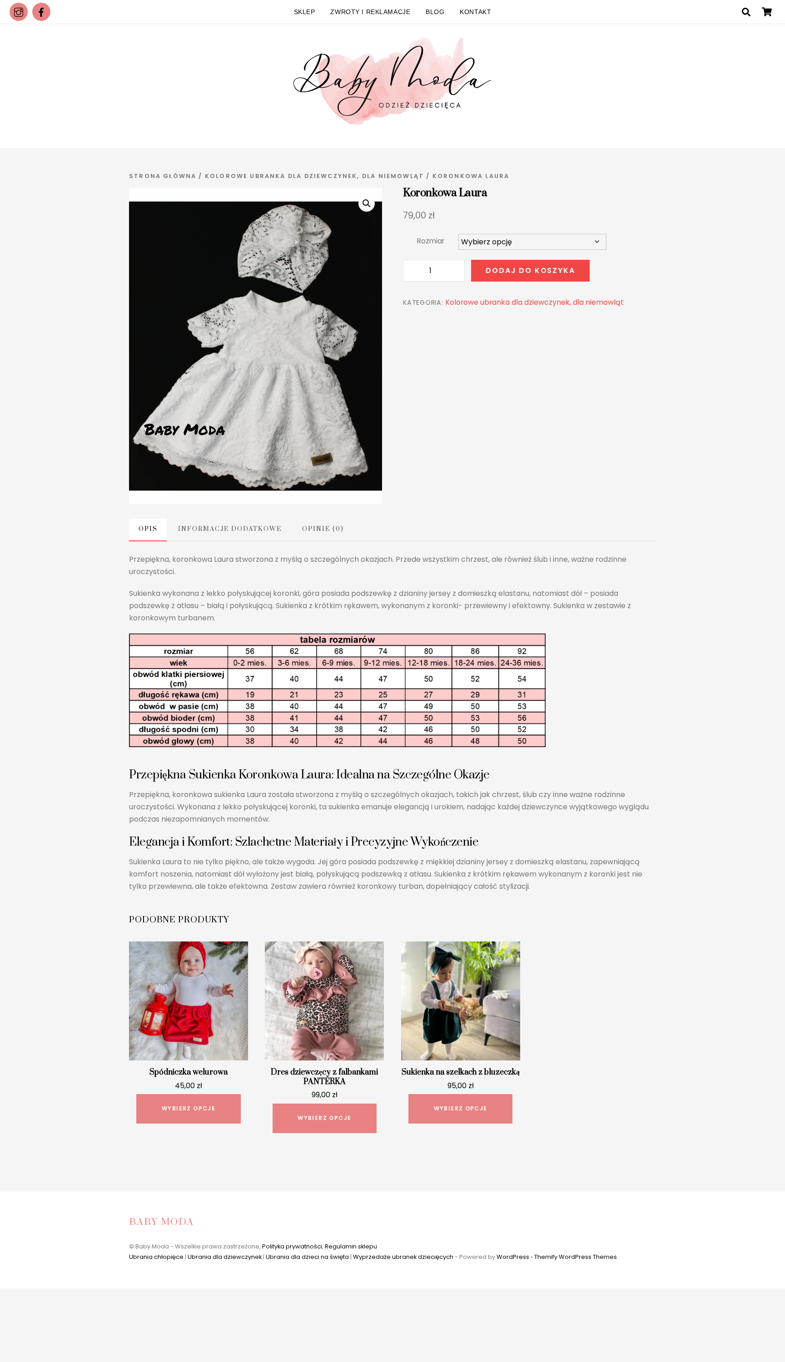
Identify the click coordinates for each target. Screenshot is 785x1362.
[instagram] (19, 11)
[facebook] (41, 11)
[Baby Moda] (392, 118)
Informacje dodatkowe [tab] (230, 529)
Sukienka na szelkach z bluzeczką (461, 1072)
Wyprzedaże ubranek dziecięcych (403, 1257)
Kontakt (475, 11)
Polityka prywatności (292, 1246)
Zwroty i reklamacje (370, 11)
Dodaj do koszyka (530, 270)
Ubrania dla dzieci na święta (307, 1257)
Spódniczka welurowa (188, 1072)
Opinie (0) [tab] (322, 529)
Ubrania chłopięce (156, 1257)
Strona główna (162, 176)
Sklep (304, 11)
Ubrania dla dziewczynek (225, 1257)
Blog (435, 11)
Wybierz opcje (188, 1108)
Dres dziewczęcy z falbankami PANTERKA (324, 1077)
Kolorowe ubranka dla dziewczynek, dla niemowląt (314, 176)
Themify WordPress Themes (575, 1257)
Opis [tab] (148, 529)
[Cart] (767, 12)
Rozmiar (430, 241)
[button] (366, 203)
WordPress (513, 1257)
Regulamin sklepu (351, 1246)
